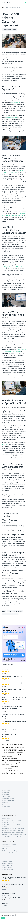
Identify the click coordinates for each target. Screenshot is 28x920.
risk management (8, 768)
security (15, 768)
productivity (14, 767)
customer (9, 611)
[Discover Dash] (14, 643)
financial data (9, 756)
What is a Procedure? (6, 818)
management (5, 764)
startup (17, 771)
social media (10, 614)
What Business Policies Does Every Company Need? (14, 834)
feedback (4, 614)
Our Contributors (5, 794)
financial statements (19, 761)
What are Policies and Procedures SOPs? (11, 820)
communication (10, 750)
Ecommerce (13, 754)
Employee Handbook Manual (8, 859)
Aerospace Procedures (7, 861)
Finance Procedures (6, 846)
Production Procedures (7, 867)
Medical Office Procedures (8, 857)
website (16, 614)
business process (14, 747)
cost (2, 752)
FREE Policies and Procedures (9, 800)
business (5, 747)
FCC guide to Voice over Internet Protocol (14, 267)
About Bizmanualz (6, 790)
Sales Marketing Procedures (8, 853)
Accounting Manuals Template (9, 844)
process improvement (6, 766)
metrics (11, 764)
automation (15, 744)
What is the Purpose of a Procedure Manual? (12, 822)
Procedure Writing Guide (7, 869)
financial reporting (7, 760)
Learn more (14, 915)
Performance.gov (15, 102)
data (3, 754)
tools (11, 773)
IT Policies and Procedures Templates (10, 850)
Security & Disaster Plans (7, 865)
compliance (21, 750)
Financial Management (9, 758)
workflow (21, 773)
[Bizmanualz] (6, 2)
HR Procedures (5, 848)
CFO (2, 750)
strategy (21, 770)
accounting (6, 744)
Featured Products (6, 796)
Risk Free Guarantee (6, 806)
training (15, 773)
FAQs (3, 804)
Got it (2, 918)
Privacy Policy (5, 802)
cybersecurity (20, 752)
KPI (19, 762)
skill (18, 768)
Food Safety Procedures (7, 863)
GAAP (3, 762)
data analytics (8, 754)
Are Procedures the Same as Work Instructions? (13, 832)
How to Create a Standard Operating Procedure (13, 828)
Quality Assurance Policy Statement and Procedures (14, 855)
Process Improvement (7, 808)
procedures (15, 764)
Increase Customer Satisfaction (9, 29)
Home (3, 7)
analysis (4, 611)
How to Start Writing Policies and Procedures (12, 836)
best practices (21, 744)
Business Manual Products (8, 798)
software (12, 771)
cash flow (22, 747)
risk (2, 768)
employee (19, 754)
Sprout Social (5, 444)
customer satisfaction (11, 117)
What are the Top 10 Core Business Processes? (13, 830)
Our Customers (5, 792)
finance (4, 756)
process (21, 764)
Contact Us (4, 810)
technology (5, 773)
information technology (10, 763)
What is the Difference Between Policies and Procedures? (12, 825)
